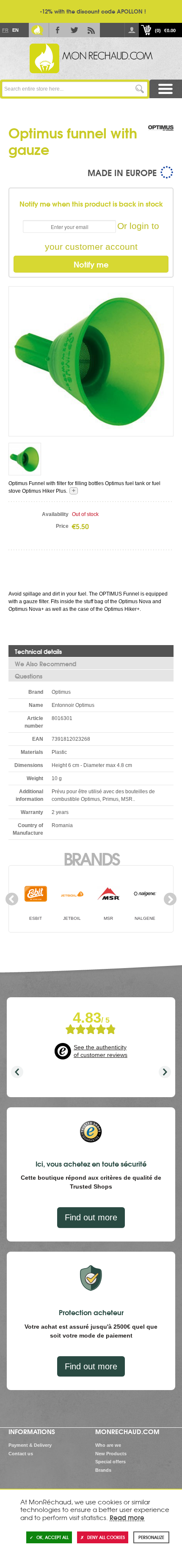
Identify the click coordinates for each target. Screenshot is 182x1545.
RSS (91, 30)
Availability (55, 514)
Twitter (74, 30)
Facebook (57, 30)
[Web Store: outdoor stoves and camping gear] (91, 58)
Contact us (20, 1453)
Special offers (110, 1461)
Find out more (91, 1217)
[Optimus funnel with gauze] (91, 361)
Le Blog (37, 30)
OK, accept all (52, 1537)
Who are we (108, 1445)
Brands (91, 858)
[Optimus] (161, 136)
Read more (127, 1517)
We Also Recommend (45, 663)
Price (62, 526)
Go (140, 89)
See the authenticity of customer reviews (100, 1051)
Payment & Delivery (30, 1445)
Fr (5, 30)
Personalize (151, 1537)
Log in (131, 30)
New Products (111, 1453)
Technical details (38, 651)
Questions (28, 676)
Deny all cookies (106, 1537)
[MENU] (165, 89)
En (15, 30)
